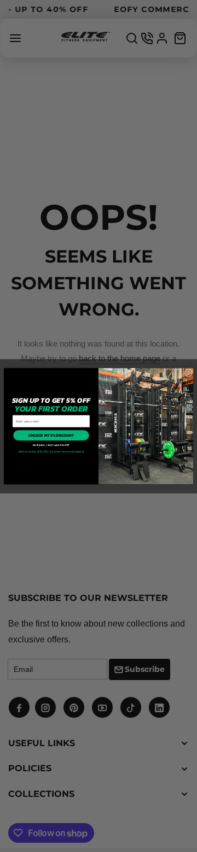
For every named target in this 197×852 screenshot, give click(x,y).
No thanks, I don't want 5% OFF (51, 445)
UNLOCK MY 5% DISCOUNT (51, 435)
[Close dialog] (188, 373)
